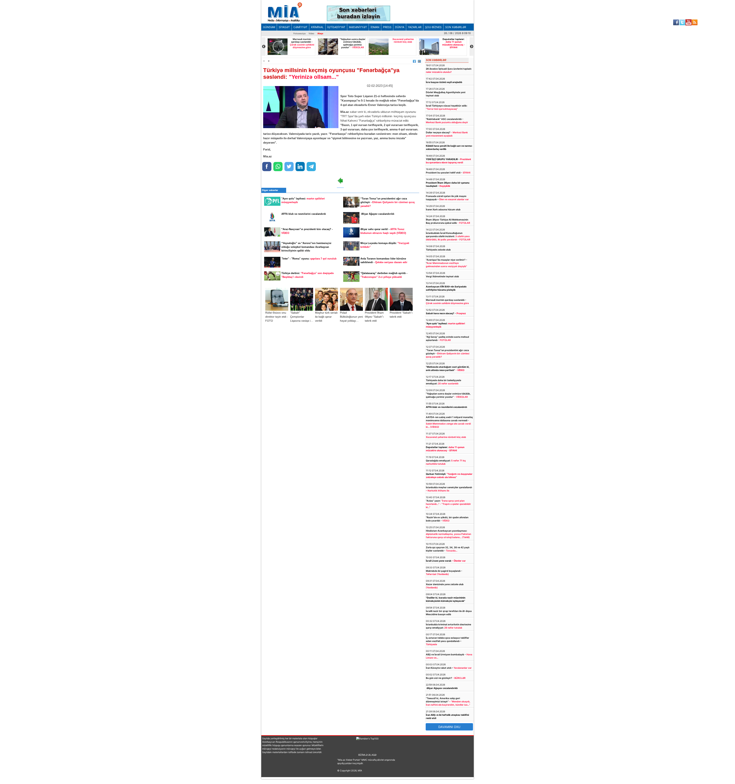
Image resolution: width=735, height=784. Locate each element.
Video (311, 33)
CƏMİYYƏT (300, 27)
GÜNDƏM (269, 27)
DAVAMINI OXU (449, 727)
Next (471, 46)
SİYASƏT (284, 27)
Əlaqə (320, 33)
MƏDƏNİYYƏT (358, 27)
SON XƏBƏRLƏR (455, 27)
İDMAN (375, 27)
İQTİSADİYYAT (336, 27)
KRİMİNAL (317, 27)
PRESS (387, 27)
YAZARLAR (414, 27)
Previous (263, 46)
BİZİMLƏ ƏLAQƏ (367, 754)
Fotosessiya (299, 33)
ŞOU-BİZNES (433, 27)
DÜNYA (399, 27)
